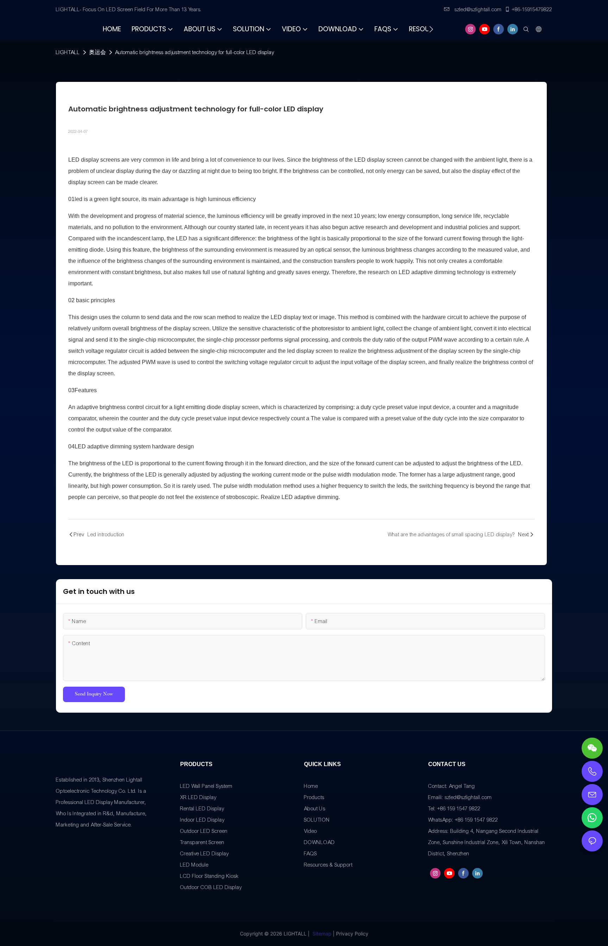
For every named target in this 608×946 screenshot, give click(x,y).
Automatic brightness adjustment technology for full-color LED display (194, 52)
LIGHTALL (68, 52)
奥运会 (97, 52)
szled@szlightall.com (477, 9)
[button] (431, 29)
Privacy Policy (352, 934)
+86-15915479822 (532, 9)
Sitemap (322, 934)
